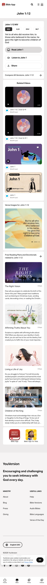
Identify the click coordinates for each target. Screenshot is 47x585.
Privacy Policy (28, 562)
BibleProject (14, 112)
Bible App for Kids (31, 441)
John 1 (14, 166)
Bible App (14, 441)
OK (40, 560)
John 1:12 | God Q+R (20, 109)
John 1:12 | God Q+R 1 (21, 138)
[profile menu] (40, 4)
